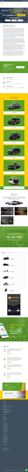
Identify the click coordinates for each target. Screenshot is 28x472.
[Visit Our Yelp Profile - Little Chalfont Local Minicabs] (10, 412)
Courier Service (5, 442)
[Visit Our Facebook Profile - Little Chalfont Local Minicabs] (5, 412)
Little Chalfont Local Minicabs (14, 470)
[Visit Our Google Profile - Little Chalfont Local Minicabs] (7, 412)
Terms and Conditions (6, 409)
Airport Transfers (6, 419)
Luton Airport (5, 429)
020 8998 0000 (5, 448)
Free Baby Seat (5, 441)
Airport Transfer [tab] (10, 252)
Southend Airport (6, 431)
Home (4, 416)
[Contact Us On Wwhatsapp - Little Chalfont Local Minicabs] (3, 412)
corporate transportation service (13, 34)
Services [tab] (3, 252)
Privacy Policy (5, 407)
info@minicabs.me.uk (6, 449)
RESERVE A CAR (14, 242)
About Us (5, 417)
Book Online (20, 67)
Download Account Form (8, 389)
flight (15, 39)
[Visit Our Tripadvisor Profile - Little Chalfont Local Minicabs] (8, 412)
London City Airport (6, 430)
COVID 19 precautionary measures (8, 406)
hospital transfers (16, 33)
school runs (19, 33)
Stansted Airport (6, 428)
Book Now (21, 20)
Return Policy (5, 408)
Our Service (5, 418)
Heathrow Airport (6, 426)
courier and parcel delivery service (9, 33)
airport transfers (7, 34)
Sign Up (5, 404)
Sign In (4, 403)
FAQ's (4, 420)
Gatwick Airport (5, 427)
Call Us (8, 20)
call (15, 41)
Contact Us (5, 421)
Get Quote (14, 20)
